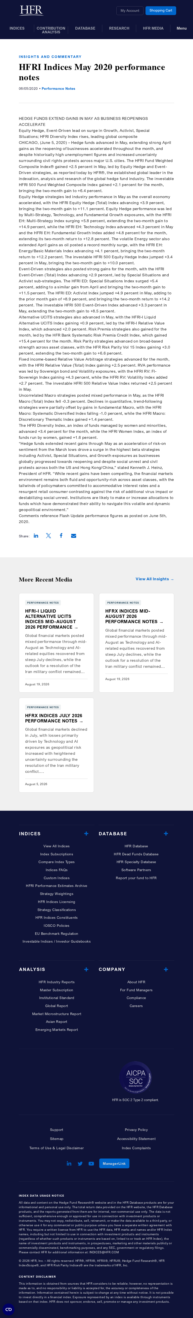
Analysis (32, 969)
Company (112, 969)
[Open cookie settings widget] (9, 1309)
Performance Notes (58, 88)
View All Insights (152, 578)
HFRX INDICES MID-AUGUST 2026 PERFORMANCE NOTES (131, 616)
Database (113, 833)
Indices (30, 833)
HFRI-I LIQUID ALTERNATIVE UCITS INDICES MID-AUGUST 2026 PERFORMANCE (50, 618)
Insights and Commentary (50, 56)
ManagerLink (116, 1163)
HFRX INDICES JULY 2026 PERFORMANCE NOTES (53, 718)
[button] (36, 536)
